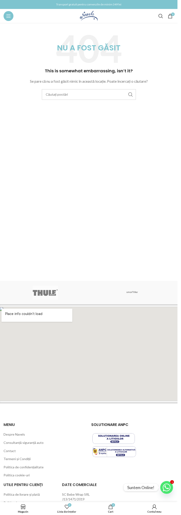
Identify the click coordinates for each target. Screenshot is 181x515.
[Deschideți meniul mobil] (8, 16)
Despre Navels (14, 434)
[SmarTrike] (132, 292)
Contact (10, 451)
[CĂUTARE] (130, 94)
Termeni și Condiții (17, 459)
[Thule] (45, 292)
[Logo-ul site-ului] (88, 16)
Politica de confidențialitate (24, 467)
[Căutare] (160, 16)
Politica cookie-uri (17, 475)
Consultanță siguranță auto (24, 443)
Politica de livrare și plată (22, 494)
